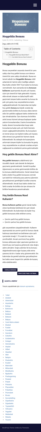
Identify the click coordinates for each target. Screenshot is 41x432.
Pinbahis (8, 385)
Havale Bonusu (10, 270)
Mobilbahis (9, 371)
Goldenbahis (10, 339)
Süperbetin (9, 403)
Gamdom (8, 333)
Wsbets (8, 417)
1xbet (7, 295)
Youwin (8, 420)
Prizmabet (9, 393)
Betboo (8, 311)
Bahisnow (9, 309)
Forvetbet (8, 330)
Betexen (8, 317)
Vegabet (8, 412)
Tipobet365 (9, 406)
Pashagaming (10, 376)
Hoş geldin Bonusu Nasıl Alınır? (19, 55)
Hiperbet (8, 352)
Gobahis (8, 336)
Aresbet (8, 298)
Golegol (8, 341)
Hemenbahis (10, 344)
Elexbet (8, 325)
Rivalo (7, 395)
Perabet (8, 379)
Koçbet (8, 363)
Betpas (8, 320)
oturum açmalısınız (27, 286)
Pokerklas (9, 390)
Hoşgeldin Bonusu (11, 52)
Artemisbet (9, 301)
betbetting (18, 40)
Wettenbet (9, 414)
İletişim (8, 357)
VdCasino (9, 409)
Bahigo (8, 306)
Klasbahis (9, 360)
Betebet (8, 314)
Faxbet (7, 328)
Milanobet (9, 368)
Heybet (8, 347)
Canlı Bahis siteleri (12, 322)
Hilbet (7, 349)
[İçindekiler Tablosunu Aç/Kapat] (29, 49)
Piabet (7, 382)
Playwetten (9, 387)
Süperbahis (9, 401)
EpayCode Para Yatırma (27, 273)
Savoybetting (10, 398)
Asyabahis (9, 303)
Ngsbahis (8, 374)
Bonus (25, 40)
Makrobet (8, 366)
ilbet (7, 355)
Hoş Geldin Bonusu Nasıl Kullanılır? (22, 57)
